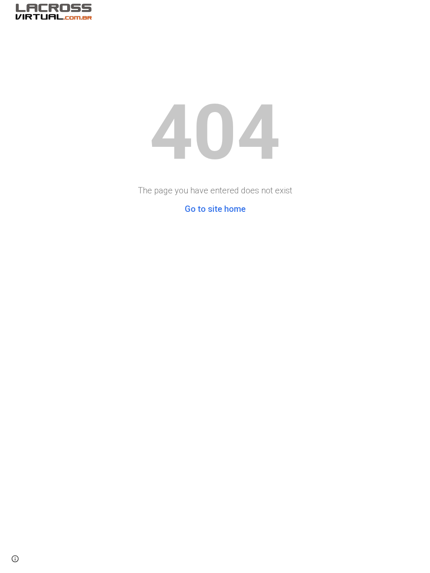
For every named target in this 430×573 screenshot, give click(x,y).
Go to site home (215, 209)
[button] (15, 559)
